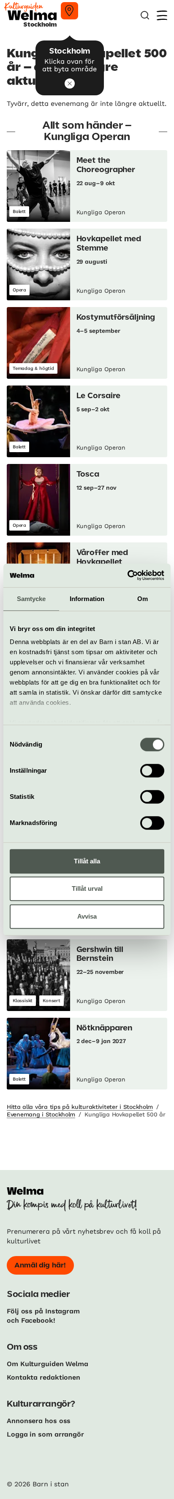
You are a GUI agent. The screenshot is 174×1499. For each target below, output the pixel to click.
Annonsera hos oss (39, 1421)
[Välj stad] (69, 10)
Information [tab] (87, 598)
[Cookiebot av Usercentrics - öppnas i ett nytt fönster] (127, 575)
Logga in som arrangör (45, 1434)
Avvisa (87, 916)
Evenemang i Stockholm (41, 1114)
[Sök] (145, 15)
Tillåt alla (87, 861)
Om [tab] (142, 598)
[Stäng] (70, 83)
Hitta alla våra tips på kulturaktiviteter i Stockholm (80, 1106)
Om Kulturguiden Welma (47, 1364)
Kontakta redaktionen (43, 1377)
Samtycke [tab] (31, 598)
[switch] (152, 770)
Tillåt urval (87, 888)
